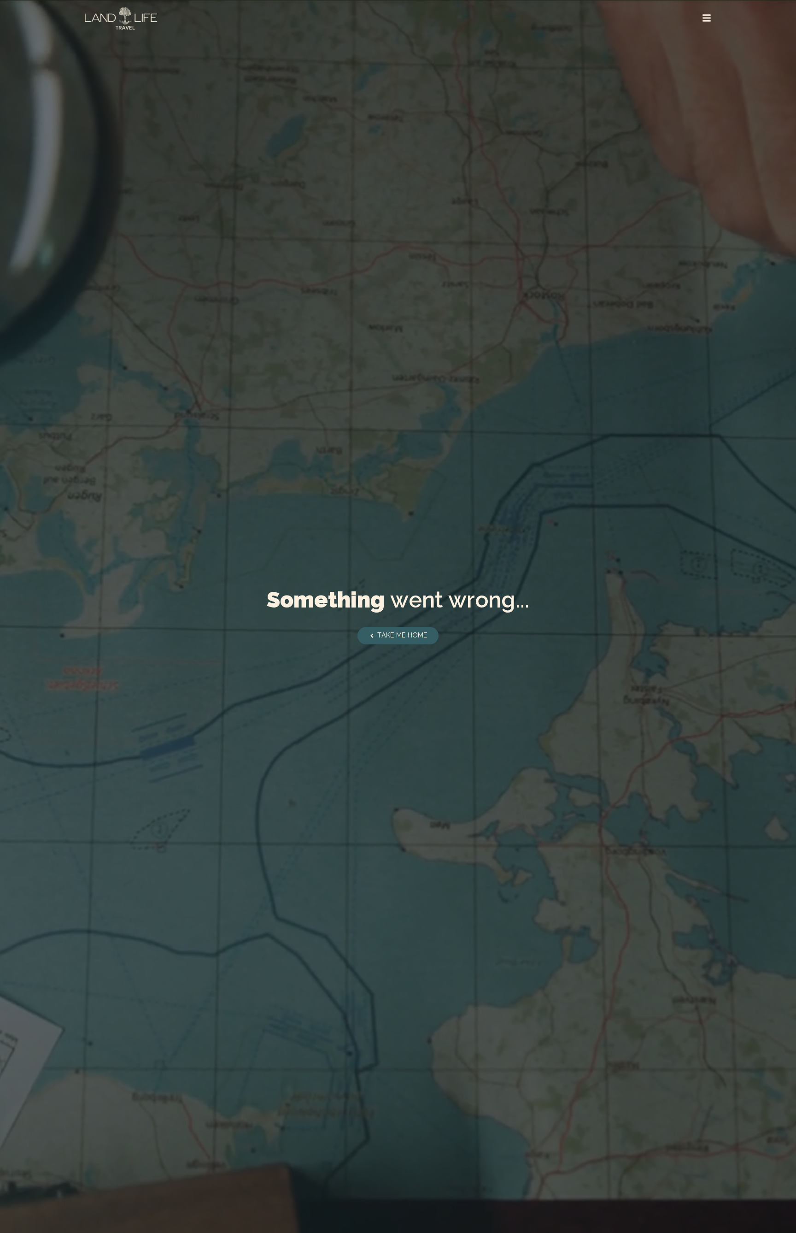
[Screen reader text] (706, 18)
